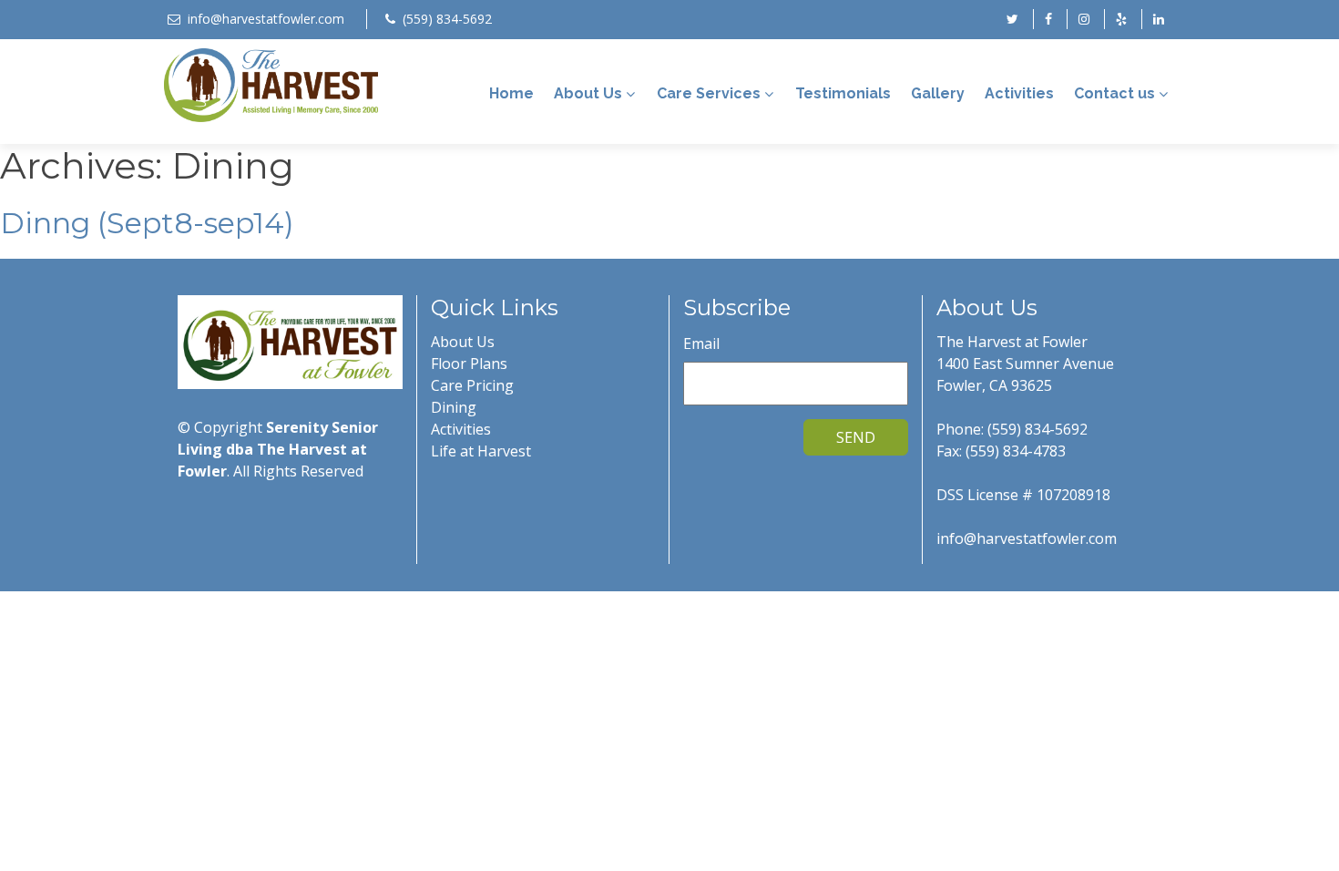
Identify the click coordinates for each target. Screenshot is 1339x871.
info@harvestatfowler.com (266, 18)
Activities (1019, 93)
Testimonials (843, 93)
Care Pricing (472, 385)
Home (511, 93)
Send (855, 437)
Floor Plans (469, 364)
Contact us (1114, 93)
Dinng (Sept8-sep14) (147, 223)
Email (701, 343)
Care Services (709, 93)
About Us (588, 93)
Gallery (938, 93)
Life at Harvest (481, 451)
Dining (453, 407)
